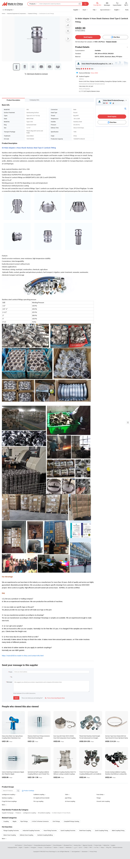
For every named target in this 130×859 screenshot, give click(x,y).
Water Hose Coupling (9, 835)
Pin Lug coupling (38, 801)
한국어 (80, 847)
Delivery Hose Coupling (26, 835)
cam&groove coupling (8, 794)
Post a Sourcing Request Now (55, 698)
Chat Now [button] (116, 37)
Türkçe (102, 847)
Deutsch (61, 847)
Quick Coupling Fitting (101, 830)
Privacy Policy (93, 851)
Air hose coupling (70, 801)
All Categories (8, 10)
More (3, 838)
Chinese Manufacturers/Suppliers (42, 845)
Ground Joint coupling (103, 801)
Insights (113, 845)
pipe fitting (68, 798)
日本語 (86, 847)
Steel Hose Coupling (85, 830)
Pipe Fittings (24, 821)
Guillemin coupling (38, 794)
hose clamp (100, 794)
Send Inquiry (88, 37)
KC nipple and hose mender (41, 798)
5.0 (104, 103)
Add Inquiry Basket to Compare (37, 74)
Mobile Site (106, 845)
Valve (66, 794)
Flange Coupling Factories (11, 830)
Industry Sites (77, 845)
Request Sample (111, 42)
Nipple (14, 821)
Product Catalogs (28, 790)
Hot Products (18, 845)
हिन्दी (91, 847)
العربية (75, 847)
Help (94, 10)
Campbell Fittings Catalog (71, 821)
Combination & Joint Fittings (46, 13)
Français (40, 847)
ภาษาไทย (96, 847)
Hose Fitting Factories (50, 830)
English (20, 847)
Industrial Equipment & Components (16, 13)
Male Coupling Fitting (118, 830)
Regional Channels (87, 845)
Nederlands (69, 847)
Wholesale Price (68, 845)
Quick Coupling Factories (68, 830)
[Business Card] (125, 108)
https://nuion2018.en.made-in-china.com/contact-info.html (22, 656)
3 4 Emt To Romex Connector (40, 821)
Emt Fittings (56, 821)
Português (33, 847)
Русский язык (48, 847)
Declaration (85, 851)
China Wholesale (57, 845)
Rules (126, 10)
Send (16, 698)
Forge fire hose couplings (9, 801)
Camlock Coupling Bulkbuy (45, 835)
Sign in (126, 5)
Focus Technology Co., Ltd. (53, 851)
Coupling (6, 821)
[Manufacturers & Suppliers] (12, 4)
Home (3, 13)
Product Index (97, 845)
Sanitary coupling (7, 798)
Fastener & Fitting (32, 13)
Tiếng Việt (108, 847)
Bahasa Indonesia (117, 847)
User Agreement (76, 851)
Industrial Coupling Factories (31, 830)
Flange (99, 798)
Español (26, 847)
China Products (28, 845)
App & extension (105, 10)
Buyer (84, 10)
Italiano (55, 847)
